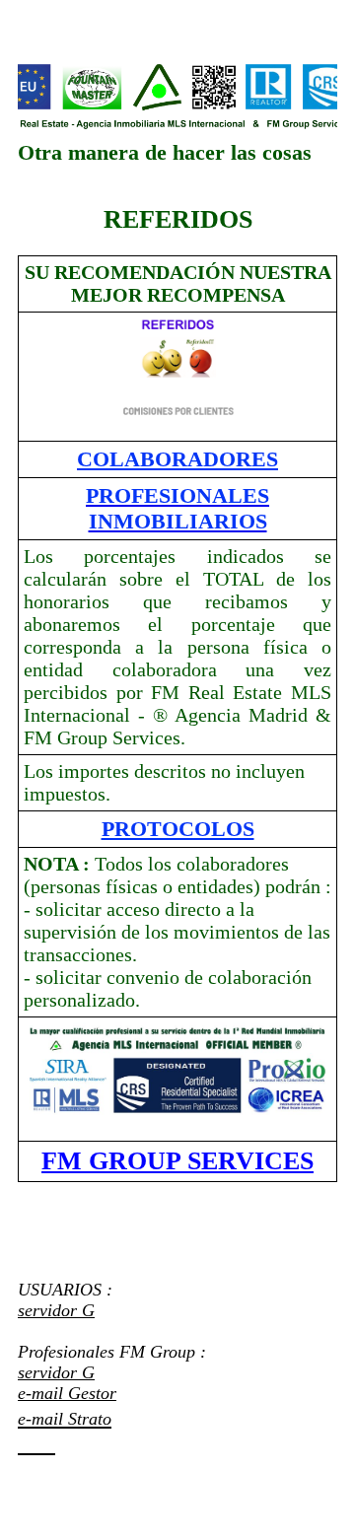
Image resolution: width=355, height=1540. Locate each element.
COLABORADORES (177, 459)
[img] (177, 96)
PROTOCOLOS (178, 828)
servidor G (56, 1310)
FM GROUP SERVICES (177, 1161)
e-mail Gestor (67, 1393)
